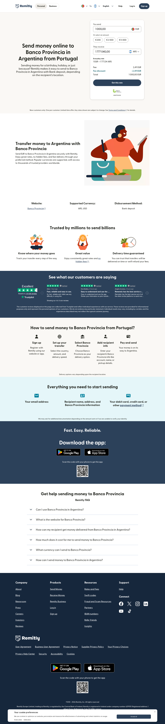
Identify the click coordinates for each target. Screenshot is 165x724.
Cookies (71, 654)
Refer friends (90, 620)
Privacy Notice (70, 647)
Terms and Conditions (118, 110)
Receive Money (57, 595)
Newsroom (20, 602)
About (18, 589)
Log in (132, 6)
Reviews (19, 626)
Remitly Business (58, 602)
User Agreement (23, 647)
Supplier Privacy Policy (93, 647)
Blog (17, 595)
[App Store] (96, 452)
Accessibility (57, 654)
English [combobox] (106, 6)
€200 (98, 40)
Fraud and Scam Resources (97, 602)
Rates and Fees (91, 589)
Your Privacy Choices (118, 647)
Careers (19, 614)
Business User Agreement (47, 647)
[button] (84, 6)
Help (120, 6)
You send (97, 24)
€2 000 (109, 40)
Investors (19, 620)
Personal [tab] (41, 6)
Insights (88, 626)
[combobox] (136, 51)
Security (43, 654)
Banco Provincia (37, 209)
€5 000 (122, 40)
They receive (98, 47)
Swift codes (90, 595)
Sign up (144, 6)
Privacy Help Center (25, 654)
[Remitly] (24, 6)
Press (18, 608)
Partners (88, 608)
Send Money (56, 589)
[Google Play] (68, 452)
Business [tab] (53, 6)
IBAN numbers (91, 614)
